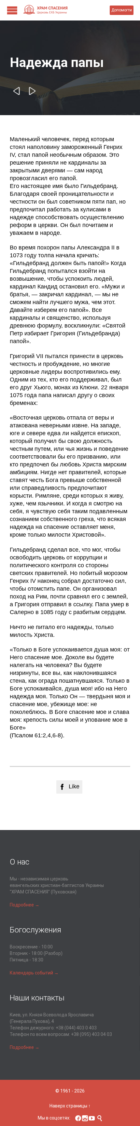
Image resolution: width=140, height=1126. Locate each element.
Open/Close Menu (12, 10)
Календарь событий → (34, 972)
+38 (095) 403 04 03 (91, 1034)
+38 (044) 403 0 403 (76, 1027)
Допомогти (121, 10)
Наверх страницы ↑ (70, 1105)
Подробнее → (24, 904)
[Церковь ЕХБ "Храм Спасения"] (66, 10)
